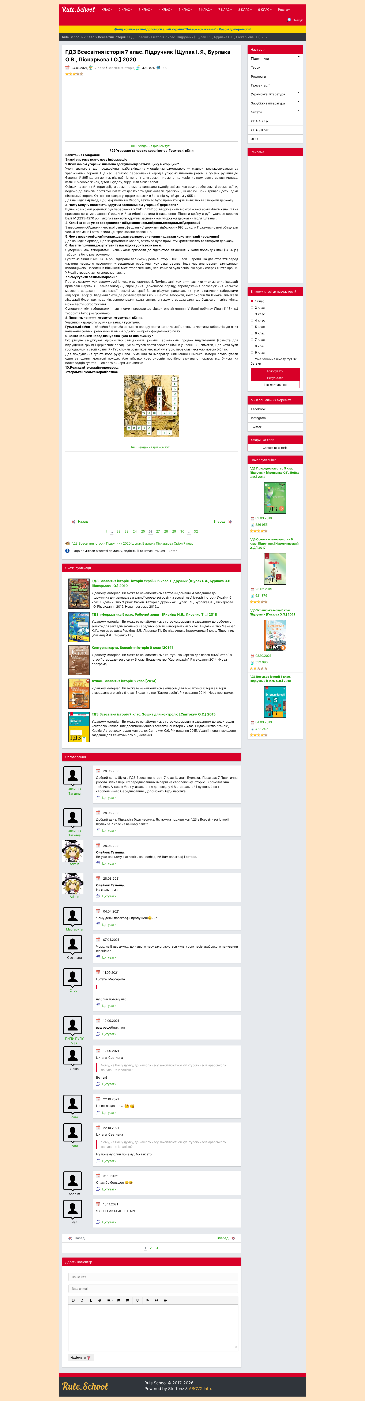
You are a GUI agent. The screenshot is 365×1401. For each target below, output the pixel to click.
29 (174, 531)
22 (118, 531)
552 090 (261, 662)
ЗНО (254, 139)
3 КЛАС (144, 10)
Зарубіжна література (268, 103)
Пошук (298, 20)
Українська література (268, 94)
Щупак (136, 543)
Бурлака (148, 543)
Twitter (256, 427)
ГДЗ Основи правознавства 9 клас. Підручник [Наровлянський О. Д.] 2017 (274, 543)
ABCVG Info (200, 1388)
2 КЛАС (124, 10)
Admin (74, 864)
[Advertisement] (151, 109)
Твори (255, 67)
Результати (275, 378)
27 (158, 531)
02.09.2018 (263, 518)
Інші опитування (275, 384)
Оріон (178, 543)
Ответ (74, 991)
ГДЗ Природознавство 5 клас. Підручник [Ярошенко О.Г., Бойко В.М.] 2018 (275, 473)
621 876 (261, 596)
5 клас (259, 327)
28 (166, 531)
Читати (256, 112)
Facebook (258, 409)
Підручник (114, 543)
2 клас (259, 308)
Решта (283, 10)
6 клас (259, 333)
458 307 (261, 729)
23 (127, 531)
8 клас (259, 346)
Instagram (258, 418)
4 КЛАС (164, 10)
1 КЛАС (104, 10)
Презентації (260, 85)
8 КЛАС (244, 10)
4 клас (259, 320)
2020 (127, 543)
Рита (74, 1117)
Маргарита (74, 929)
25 (143, 531)
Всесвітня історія (121, 68)
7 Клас (100, 68)
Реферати (258, 76)
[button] (73, 1300)
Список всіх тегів (275, 447)
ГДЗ (74, 543)
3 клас (259, 314)
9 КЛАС (264, 10)
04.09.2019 (263, 722)
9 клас (259, 352)
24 (135, 531)
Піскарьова (164, 543)
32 (196, 531)
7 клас (188, 543)
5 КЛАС (184, 10)
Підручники (260, 59)
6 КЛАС (204, 10)
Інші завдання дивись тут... (151, 146)
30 (182, 531)
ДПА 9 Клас (260, 130)
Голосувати (275, 371)
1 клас (259, 301)
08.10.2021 (263, 656)
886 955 (261, 525)
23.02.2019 (263, 589)
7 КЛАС (224, 10)
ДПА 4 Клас (260, 121)
